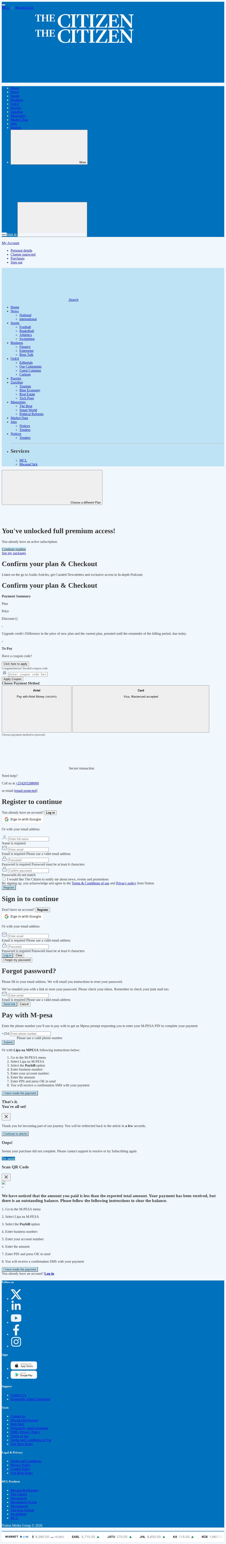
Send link (9, 1004)
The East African (22, 1510)
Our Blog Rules (22, 1444)
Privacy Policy (21, 1465)
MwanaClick (24, 7)
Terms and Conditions (26, 1461)
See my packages (14, 553)
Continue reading (14, 549)
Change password (23, 254)
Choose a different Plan (85, 502)
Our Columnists (30, 366)
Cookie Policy (20, 1469)
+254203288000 (27, 783)
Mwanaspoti (19, 1506)
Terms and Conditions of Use (31, 1440)
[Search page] (35, 80)
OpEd (15, 104)
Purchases (17, 258)
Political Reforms (31, 414)
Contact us (18, 1416)
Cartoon (25, 374)
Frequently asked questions (29, 1428)
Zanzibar (17, 112)
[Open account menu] (52, 219)
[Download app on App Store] (24, 1378)
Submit (8, 1042)
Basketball (26, 331)
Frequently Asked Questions (30, 1399)
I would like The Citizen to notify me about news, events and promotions (58, 879)
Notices (16, 127)
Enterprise (26, 351)
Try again (8, 1158)
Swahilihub (18, 1514)
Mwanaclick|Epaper (24, 1420)
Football (25, 327)
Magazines (18, 116)
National (25, 315)
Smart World (28, 410)
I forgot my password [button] (17, 960)
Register (9, 887)
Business (17, 100)
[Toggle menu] (3, 4)
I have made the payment (20, 1093)
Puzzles (16, 108)
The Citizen (19, 1494)
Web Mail (17, 1424)
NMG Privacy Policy (25, 1432)
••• (4, 234)
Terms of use (19, 1436)
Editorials (26, 362)
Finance (24, 347)
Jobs (14, 123)
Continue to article (15, 1133)
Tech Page (26, 398)
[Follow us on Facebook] (16, 1334)
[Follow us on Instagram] (16, 1346)
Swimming (27, 339)
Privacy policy (126, 883)
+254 (6, 1033)
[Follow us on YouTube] (16, 1322)
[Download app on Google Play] (24, 1368)
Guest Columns (30, 370)
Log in (7, 955)
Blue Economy (29, 390)
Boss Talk (26, 354)
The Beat (25, 406)
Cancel (24, 1004)
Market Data (19, 120)
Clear (19, 955)
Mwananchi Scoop (24, 1502)
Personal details (21, 250)
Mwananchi (19, 1498)
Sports (15, 96)
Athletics (25, 335)
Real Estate (27, 394)
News (15, 92)
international (28, 319)
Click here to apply (15, 664)
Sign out (16, 262)
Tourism (25, 386)
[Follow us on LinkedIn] (16, 1310)
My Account (10, 243)
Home (15, 88)
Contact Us (18, 1395)
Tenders (24, 430)
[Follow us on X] (16, 1298)
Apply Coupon (12, 679)
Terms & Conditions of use (90, 883)
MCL (6, 7)
